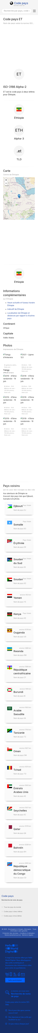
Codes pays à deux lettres (13, 911)
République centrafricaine (22, 673)
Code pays (21, 3)
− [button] (6, 183)
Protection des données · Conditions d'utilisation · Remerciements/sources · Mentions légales (19, 934)
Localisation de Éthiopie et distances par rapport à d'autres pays (21, 315)
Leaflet (22, 219)
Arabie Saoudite (20, 714)
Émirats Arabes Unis (21, 792)
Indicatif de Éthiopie (15, 309)
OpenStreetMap (30, 219)
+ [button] (6, 180)
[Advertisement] (19, 46)
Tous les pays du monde (12, 907)
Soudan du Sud (20, 563)
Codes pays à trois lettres (13, 916)
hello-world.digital (15, 980)
